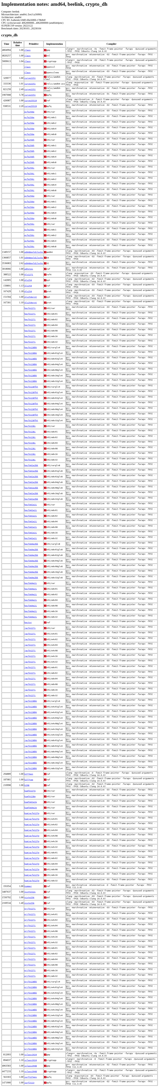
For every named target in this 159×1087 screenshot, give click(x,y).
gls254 (28, 280)
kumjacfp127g (31, 813)
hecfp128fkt (31, 387)
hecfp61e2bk (31, 465)
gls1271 (28, 274)
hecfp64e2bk (31, 544)
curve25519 (30, 100)
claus (27, 50)
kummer (28, 886)
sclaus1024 (30, 1054)
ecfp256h (29, 140)
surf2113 (29, 1083)
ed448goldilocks (33, 252)
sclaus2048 (30, 1066)
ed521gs (28, 269)
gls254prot (30, 297)
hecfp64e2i (30, 583)
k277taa (28, 779)
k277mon (28, 774)
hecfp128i (30, 426)
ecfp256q (29, 196)
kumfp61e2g (30, 802)
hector (28, 622)
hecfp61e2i (30, 505)
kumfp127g (30, 791)
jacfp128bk (30, 701)
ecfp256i (29, 168)
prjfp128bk (30, 982)
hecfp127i (30, 308)
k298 (26, 785)
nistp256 (29, 897)
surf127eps (30, 1077)
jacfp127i (30, 628)
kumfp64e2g (30, 808)
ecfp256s (29, 224)
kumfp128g (30, 796)
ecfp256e (29, 112)
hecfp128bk (30, 347)
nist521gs (30, 892)
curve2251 (30, 78)
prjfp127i (30, 909)
